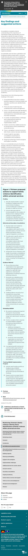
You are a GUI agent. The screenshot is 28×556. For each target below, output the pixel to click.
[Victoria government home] (24, 552)
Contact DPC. (7, 9)
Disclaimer (8, 545)
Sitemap (3, 547)
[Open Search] (25, 13)
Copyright (15, 545)
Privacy (3, 545)
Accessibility (22, 545)
